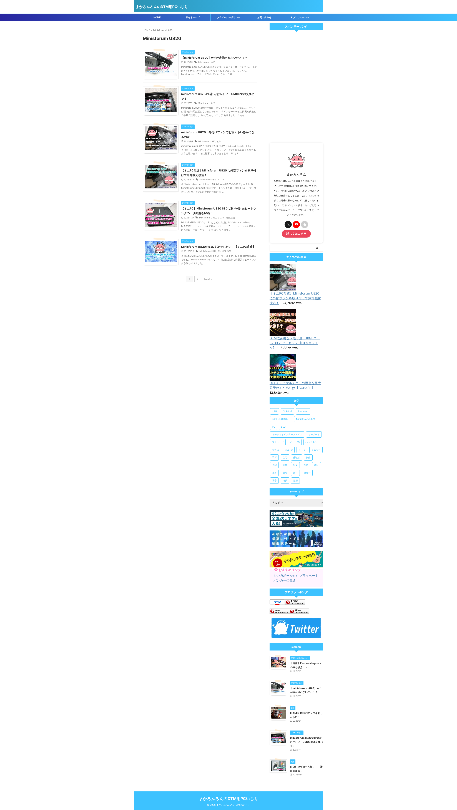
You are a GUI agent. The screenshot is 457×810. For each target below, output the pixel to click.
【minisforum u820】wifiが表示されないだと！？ (214, 57)
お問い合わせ (264, 17)
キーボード (314, 434)
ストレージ (278, 442)
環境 (285, 472)
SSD (283, 426)
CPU (274, 411)
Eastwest (303, 411)
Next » (208, 279)
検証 (316, 465)
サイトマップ (193, 17)
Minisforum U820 (206, 62)
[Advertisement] (296, 87)
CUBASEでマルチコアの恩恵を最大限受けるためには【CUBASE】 (295, 385)
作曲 (308, 457)
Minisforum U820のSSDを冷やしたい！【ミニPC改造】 (218, 246)
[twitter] (288, 224)
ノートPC (295, 442)
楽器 (274, 472)
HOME (157, 17)
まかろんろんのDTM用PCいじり (162, 7)
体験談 (296, 457)
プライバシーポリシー (228, 17)
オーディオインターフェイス (287, 434)
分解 (274, 465)
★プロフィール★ (299, 17)
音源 (295, 480)
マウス (275, 449)
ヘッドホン (311, 442)
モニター (316, 449)
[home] (304, 224)
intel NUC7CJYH (281, 419)
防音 (274, 480)
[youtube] (296, 224)
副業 (285, 465)
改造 (219, 141)
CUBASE (287, 411)
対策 (228, 217)
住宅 (285, 457)
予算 (274, 457)
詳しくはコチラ (296, 233)
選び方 (307, 472)
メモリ (301, 449)
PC (219, 251)
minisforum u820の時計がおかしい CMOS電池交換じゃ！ (306, 741)
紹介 (295, 472)
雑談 (285, 480)
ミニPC (221, 179)
